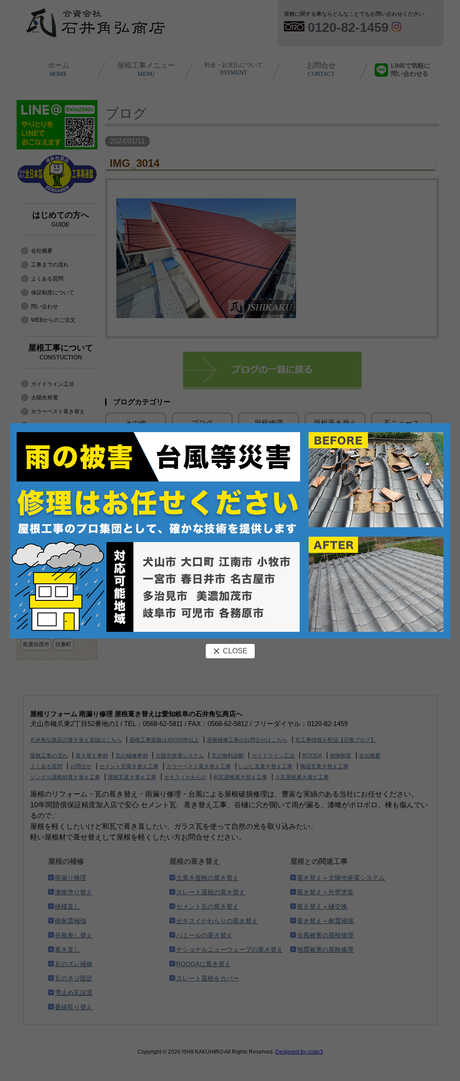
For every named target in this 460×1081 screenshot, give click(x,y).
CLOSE (235, 651)
